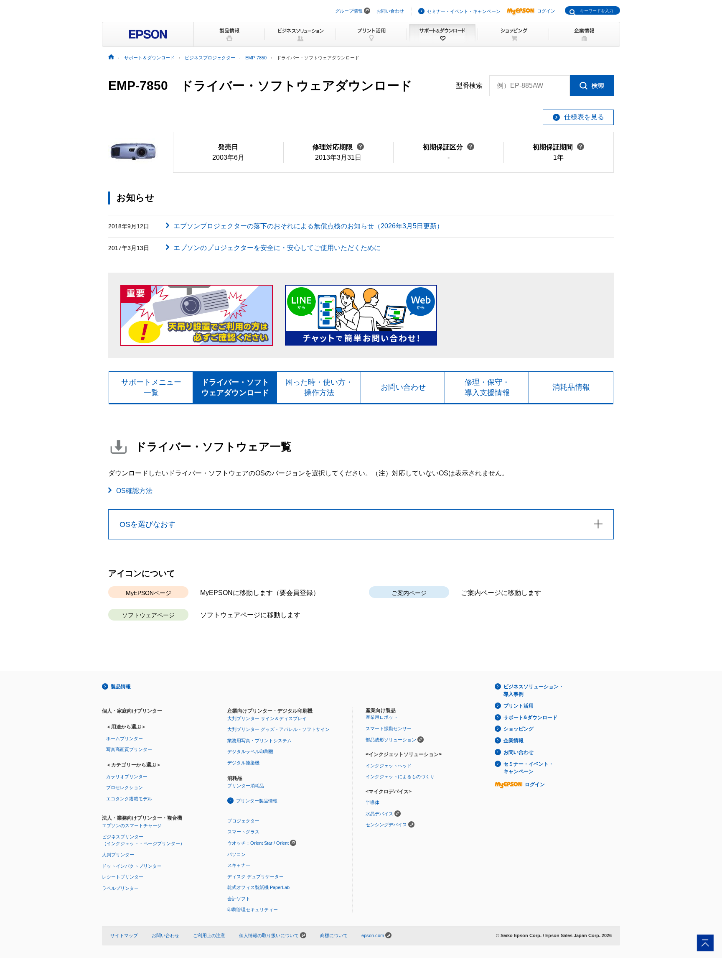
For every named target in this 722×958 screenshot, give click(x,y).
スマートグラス (243, 831)
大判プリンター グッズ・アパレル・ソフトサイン (278, 729)
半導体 (372, 802)
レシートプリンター (122, 876)
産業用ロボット (382, 717)
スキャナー (238, 865)
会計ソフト (238, 898)
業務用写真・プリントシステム (259, 740)
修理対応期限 (338, 147)
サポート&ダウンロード (530, 717)
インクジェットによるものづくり (400, 776)
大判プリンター (118, 854)
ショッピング (518, 729)
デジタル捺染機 (243, 762)
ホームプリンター (124, 738)
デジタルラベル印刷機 (250, 751)
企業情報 (513, 740)
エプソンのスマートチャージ (132, 825)
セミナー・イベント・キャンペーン (464, 11)
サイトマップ (124, 935)
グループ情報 (349, 10)
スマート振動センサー (389, 728)
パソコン (236, 854)
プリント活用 (518, 706)
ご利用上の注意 (209, 935)
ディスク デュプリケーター (255, 876)
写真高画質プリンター (129, 749)
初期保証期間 (558, 147)
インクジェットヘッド (389, 765)
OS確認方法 (134, 490)
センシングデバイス (386, 824)
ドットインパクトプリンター (132, 866)
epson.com (372, 935)
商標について (334, 935)
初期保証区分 (448, 147)
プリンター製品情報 (256, 800)
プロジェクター (243, 820)
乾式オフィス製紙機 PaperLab (258, 887)
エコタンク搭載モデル (129, 798)
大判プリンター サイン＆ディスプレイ (267, 718)
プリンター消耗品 (245, 785)
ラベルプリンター (120, 888)
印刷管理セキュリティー (252, 909)
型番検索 (469, 85)
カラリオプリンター (126, 776)
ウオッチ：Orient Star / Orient (258, 843)
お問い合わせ (390, 10)
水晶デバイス (379, 813)
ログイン (546, 10)
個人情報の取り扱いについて (269, 935)
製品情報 (121, 687)
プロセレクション (124, 787)
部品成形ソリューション (391, 739)
